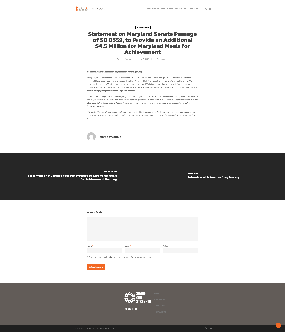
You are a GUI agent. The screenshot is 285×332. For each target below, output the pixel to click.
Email (128, 246)
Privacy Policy (99, 328)
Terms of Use (109, 328)
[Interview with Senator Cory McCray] (213, 176)
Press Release (143, 27)
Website (166, 246)
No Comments (160, 59)
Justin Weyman (125, 59)
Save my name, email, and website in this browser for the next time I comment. (122, 257)
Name (90, 246)
